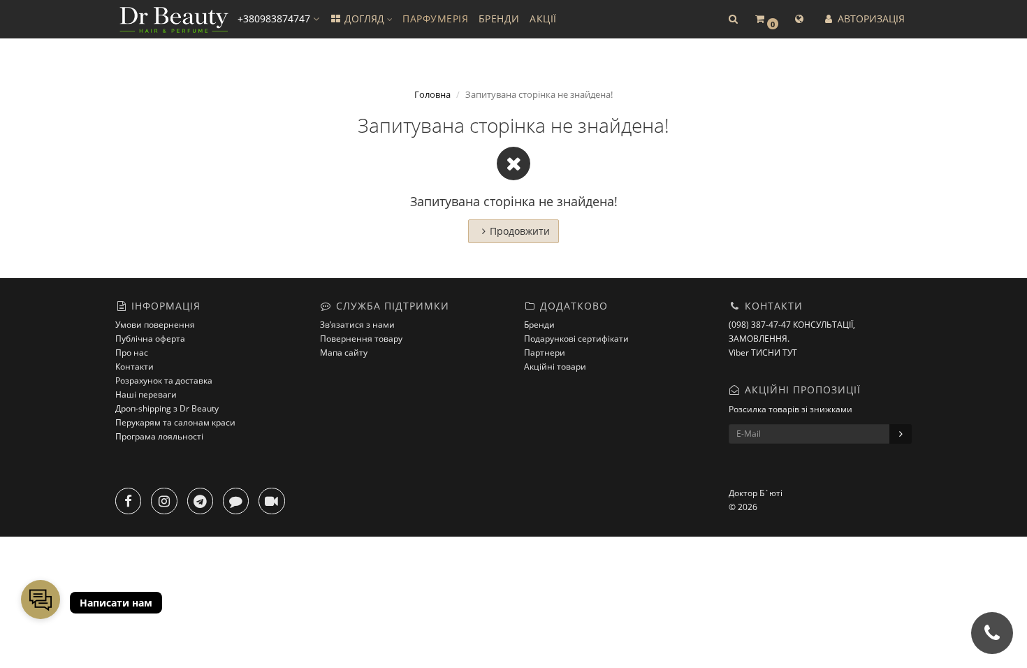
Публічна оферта (150, 338)
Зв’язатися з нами (357, 325)
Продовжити (520, 231)
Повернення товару (361, 338)
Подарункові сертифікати (576, 338)
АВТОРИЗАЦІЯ (870, 18)
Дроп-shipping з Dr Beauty (167, 408)
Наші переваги (146, 394)
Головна (432, 94)
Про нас (131, 352)
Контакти (134, 366)
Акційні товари (555, 366)
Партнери (544, 352)
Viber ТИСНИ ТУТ (763, 352)
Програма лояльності (159, 436)
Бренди (539, 325)
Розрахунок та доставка (163, 380)
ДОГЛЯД (364, 18)
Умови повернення (155, 325)
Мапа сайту (343, 352)
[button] (733, 19)
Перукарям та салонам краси (175, 422)
